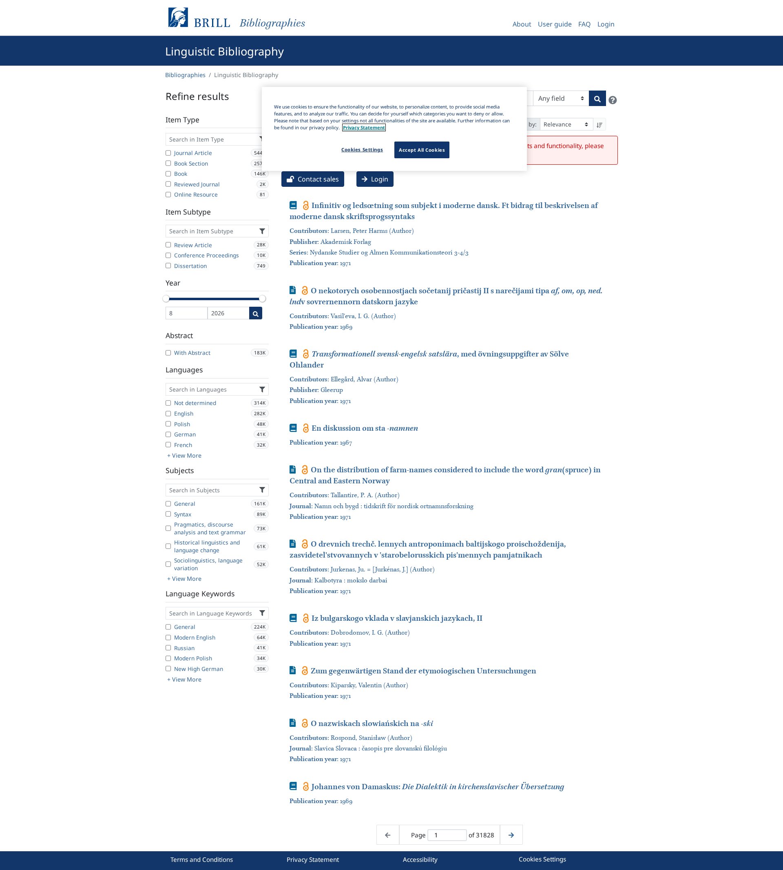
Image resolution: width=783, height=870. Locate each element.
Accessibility (420, 859)
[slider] (166, 298)
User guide (555, 24)
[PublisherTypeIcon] (306, 205)
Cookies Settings (542, 859)
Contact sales (317, 179)
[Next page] (511, 834)
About (522, 24)
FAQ (584, 24)
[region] (394, 129)
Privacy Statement (313, 859)
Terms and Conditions (201, 859)
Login (606, 24)
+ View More (184, 455)
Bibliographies (185, 75)
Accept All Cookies (422, 150)
